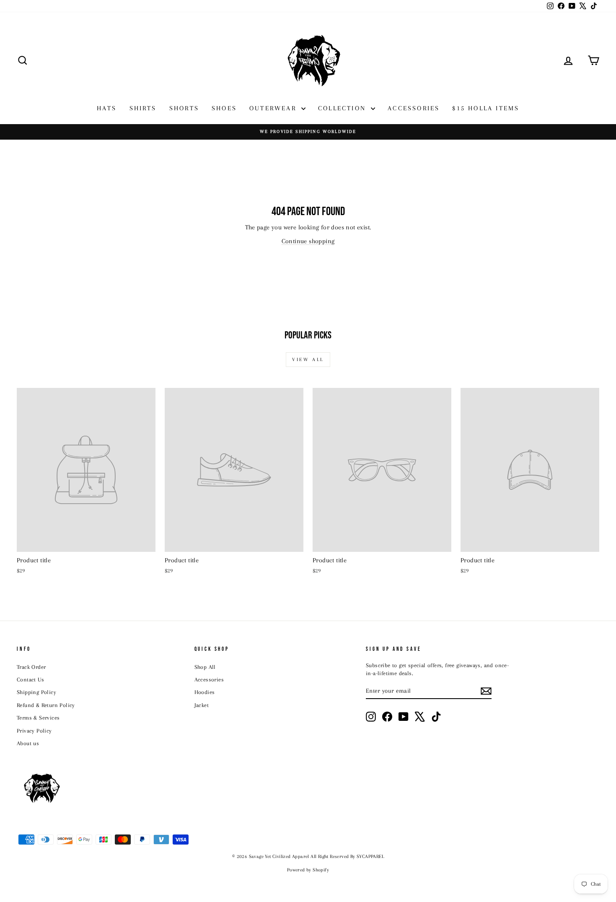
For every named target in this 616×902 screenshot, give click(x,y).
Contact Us (30, 679)
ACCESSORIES (414, 108)
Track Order (31, 667)
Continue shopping (308, 241)
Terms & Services (38, 718)
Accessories (209, 679)
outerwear (274, 108)
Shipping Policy (36, 692)
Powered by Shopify (308, 870)
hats (107, 108)
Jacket (201, 705)
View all (308, 359)
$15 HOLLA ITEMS (485, 108)
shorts (184, 108)
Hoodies (204, 692)
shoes (224, 108)
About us (28, 743)
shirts (143, 108)
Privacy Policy (34, 731)
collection (343, 108)
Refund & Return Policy (46, 705)
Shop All (205, 667)
